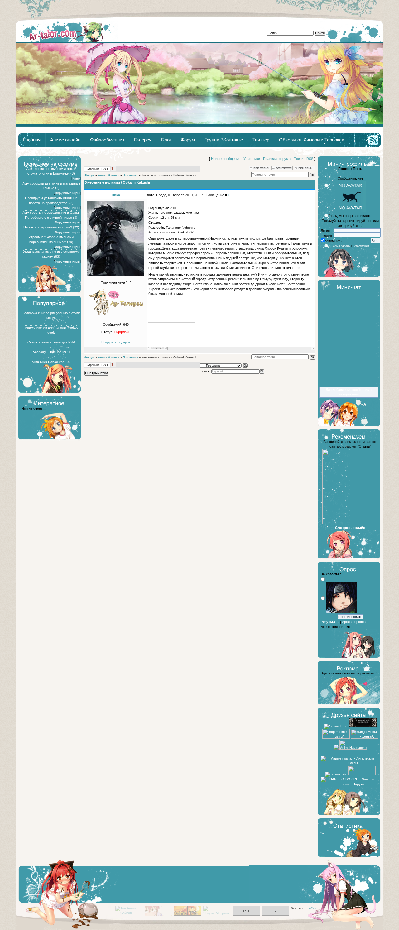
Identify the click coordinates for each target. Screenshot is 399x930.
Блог (166, 139)
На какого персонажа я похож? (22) (51, 227)
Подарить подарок (115, 342)
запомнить (333, 241)
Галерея (142, 139)
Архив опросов (354, 622)
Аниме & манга (108, 175)
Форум (188, 139)
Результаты (330, 622)
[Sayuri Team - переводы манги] (336, 726)
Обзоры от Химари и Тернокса (311, 139)
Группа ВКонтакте (223, 139)
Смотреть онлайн (350, 528)
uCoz (313, 908)
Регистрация (361, 245)
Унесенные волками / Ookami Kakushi (169, 175)
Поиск (298, 159)
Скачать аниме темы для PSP (51, 342)
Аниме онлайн (65, 139)
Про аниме (130, 175)
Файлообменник (107, 139)
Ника (116, 195)
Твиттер (260, 139)
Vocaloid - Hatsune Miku (51, 352)
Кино (76, 178)
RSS (309, 159)
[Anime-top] (187, 914)
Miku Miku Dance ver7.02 (51, 362)
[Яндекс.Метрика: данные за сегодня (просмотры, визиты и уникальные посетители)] (217, 911)
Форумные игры (67, 193)
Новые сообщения (225, 159)
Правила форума (277, 159)
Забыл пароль (341, 245)
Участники (251, 159)
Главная (67, 31)
